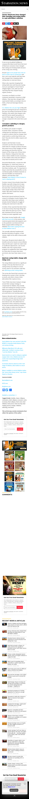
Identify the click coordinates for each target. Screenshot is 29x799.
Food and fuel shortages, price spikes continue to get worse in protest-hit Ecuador (17, 676)
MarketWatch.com (7, 380)
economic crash (21, 400)
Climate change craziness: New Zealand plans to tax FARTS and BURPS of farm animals (17, 765)
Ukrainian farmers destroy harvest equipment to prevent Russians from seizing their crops (17, 640)
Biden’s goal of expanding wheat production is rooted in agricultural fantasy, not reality (16, 663)
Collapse (22, 398)
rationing (4, 407)
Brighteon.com (6, 386)
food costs (19, 402)
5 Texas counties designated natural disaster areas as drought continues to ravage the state (17, 656)
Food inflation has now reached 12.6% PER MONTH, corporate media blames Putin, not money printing (14, 343)
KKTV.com (5, 383)
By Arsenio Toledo (16, 642)
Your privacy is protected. (8, 433)
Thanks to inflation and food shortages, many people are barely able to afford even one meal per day (17, 625)
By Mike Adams (16, 746)
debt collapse (13, 400)
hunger (13, 405)
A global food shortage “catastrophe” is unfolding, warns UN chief (17, 704)
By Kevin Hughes (16, 727)
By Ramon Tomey (16, 671)
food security (18, 403)
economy (4, 402)
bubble (13, 398)
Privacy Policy (11, 787)
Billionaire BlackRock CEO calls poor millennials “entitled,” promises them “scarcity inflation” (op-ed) (12, 350)
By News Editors (16, 737)
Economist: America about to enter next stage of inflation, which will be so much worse (13, 365)
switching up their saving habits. (13, 270)
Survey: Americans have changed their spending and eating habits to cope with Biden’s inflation (17, 632)
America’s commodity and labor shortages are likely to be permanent (17, 710)
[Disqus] (14, 516)
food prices (11, 403)
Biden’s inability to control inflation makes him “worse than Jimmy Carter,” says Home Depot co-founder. (14, 372)
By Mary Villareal (16, 635)
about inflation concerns (7, 316)
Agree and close (13, 790)
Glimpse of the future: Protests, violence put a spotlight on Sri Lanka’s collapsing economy (17, 717)
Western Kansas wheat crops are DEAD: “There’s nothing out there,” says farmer (16, 751)
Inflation (18, 405)
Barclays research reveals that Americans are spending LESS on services (16, 758)
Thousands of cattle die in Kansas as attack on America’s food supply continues (16, 698)
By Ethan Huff (15, 628)
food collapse (12, 402)
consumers (5, 400)
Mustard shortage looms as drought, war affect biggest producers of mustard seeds (17, 724)
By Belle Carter (16, 651)
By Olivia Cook (16, 693)
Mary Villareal (13, 20)
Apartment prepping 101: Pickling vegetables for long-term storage (16, 691)
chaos (17, 398)
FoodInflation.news (8, 311)
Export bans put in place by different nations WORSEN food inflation (17, 669)
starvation (11, 407)
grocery (8, 405)
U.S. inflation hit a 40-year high (11, 108)
